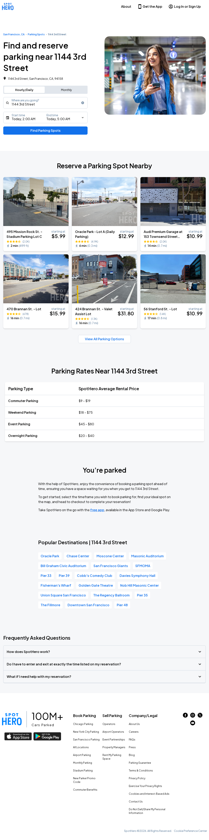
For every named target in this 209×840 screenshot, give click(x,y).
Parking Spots (36, 34)
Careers (134, 731)
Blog (132, 755)
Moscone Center (110, 556)
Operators (108, 724)
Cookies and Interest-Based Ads (149, 793)
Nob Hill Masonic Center (139, 585)
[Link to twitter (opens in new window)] (200, 716)
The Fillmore (50, 605)
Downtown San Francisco (88, 605)
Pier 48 (122, 605)
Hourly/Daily (24, 90)
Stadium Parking (83, 770)
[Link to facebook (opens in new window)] (185, 716)
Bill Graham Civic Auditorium (63, 566)
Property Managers (113, 747)
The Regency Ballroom (111, 595)
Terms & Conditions (141, 770)
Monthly (66, 90)
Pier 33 (46, 575)
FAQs (132, 739)
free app (97, 510)
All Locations (81, 747)
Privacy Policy (137, 778)
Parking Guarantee (140, 762)
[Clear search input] (82, 102)
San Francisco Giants (110, 566)
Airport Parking (82, 755)
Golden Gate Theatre (96, 585)
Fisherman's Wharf (56, 585)
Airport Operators (113, 731)
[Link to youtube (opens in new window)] (192, 724)
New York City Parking (86, 731)
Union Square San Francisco (63, 595)
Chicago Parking (83, 724)
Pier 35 (142, 595)
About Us (134, 724)
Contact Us (136, 801)
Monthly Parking (82, 762)
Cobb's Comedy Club (94, 575)
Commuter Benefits (85, 789)
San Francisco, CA (13, 34)
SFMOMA (142, 566)
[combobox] (45, 103)
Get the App (152, 6)
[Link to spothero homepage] (12, 719)
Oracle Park (50, 556)
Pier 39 (64, 575)
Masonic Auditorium (147, 556)
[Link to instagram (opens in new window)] (192, 716)
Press (132, 747)
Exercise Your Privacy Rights (145, 786)
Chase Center (78, 556)
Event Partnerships (113, 739)
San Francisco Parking (86, 739)
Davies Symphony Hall (137, 575)
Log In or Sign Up (187, 6)
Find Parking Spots (45, 130)
